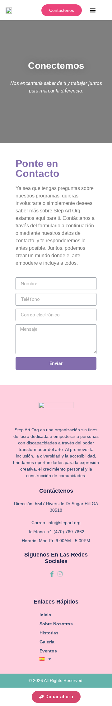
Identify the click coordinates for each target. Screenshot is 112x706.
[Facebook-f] (52, 574)
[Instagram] (60, 574)
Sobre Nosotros (56, 623)
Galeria (47, 641)
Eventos (48, 650)
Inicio (45, 614)
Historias (49, 632)
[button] (92, 10)
